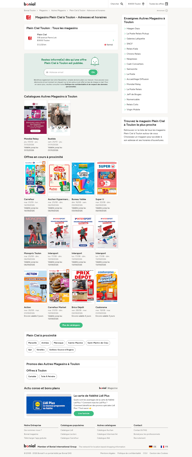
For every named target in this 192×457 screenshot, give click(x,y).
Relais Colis (132, 104)
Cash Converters (135, 64)
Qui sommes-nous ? (33, 430)
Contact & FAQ (140, 430)
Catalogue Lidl (67, 430)
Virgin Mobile (133, 109)
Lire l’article (83, 413)
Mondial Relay (134, 84)
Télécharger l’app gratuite (35, 438)
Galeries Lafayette (136, 38)
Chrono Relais (134, 53)
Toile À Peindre (48, 376)
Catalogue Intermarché (107, 434)
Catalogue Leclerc (69, 434)
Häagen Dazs (133, 28)
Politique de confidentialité (129, 453)
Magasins (43, 11)
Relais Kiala (132, 48)
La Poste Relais (134, 89)
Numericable (133, 99)
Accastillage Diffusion (138, 79)
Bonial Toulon (30, 11)
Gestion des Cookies (159, 453)
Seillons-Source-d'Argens (61, 350)
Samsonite (132, 69)
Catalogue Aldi (103, 438)
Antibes (45, 343)
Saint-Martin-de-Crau (98, 343)
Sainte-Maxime (75, 343)
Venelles (41, 350)
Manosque (59, 343)
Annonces (161, 11)
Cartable (32, 376)
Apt (30, 350)
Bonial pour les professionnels (147, 434)
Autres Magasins (58, 11)
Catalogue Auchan (105, 430)
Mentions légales (107, 453)
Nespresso (132, 59)
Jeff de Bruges (134, 94)
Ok (93, 72)
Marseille (32, 343)
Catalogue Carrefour (70, 438)
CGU (145, 453)
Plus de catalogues (71, 325)
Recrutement (139, 438)
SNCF (130, 43)
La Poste (131, 74)
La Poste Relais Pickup (138, 33)
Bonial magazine (31, 434)
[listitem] (35, 126)
